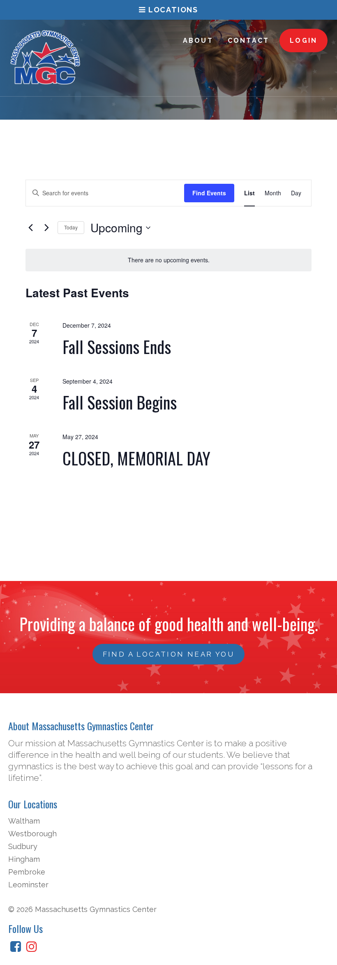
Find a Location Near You (169, 654)
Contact (248, 40)
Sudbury (22, 846)
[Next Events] (46, 228)
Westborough (32, 833)
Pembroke (26, 872)
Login (303, 40)
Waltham (24, 821)
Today (71, 227)
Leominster (28, 884)
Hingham (24, 859)
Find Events (209, 193)
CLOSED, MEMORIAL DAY (136, 458)
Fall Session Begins (119, 402)
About (198, 40)
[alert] (168, 260)
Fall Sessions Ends (116, 346)
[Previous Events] (30, 228)
